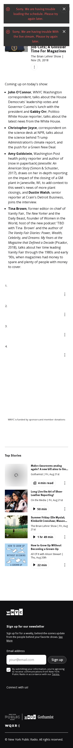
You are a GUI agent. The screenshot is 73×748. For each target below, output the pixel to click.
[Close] (64, 9)
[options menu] (34, 67)
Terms (56, 674)
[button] (36, 475)
